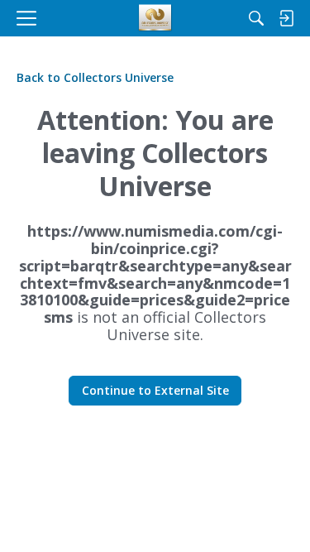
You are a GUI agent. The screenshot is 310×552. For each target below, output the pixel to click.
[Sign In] (286, 18)
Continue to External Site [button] (155, 390)
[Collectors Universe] (155, 18)
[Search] (256, 18)
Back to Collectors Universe (95, 77)
